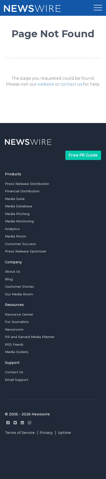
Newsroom (14, 329)
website (46, 84)
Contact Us (14, 372)
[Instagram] (29, 423)
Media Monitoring (19, 221)
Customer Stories (19, 286)
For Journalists (17, 322)
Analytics (12, 229)
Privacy (46, 432)
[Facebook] (8, 423)
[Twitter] (15, 423)
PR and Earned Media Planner (29, 337)
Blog (9, 279)
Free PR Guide (83, 155)
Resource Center (19, 314)
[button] (98, 8)
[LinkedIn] (22, 423)
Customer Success (20, 244)
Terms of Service (20, 432)
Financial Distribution (22, 191)
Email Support (16, 380)
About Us (12, 271)
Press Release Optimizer (25, 251)
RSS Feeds (14, 344)
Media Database (18, 206)
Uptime (64, 432)
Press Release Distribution (27, 184)
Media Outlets (16, 352)
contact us (71, 84)
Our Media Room (19, 294)
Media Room (15, 236)
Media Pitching (17, 214)
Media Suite (15, 199)
